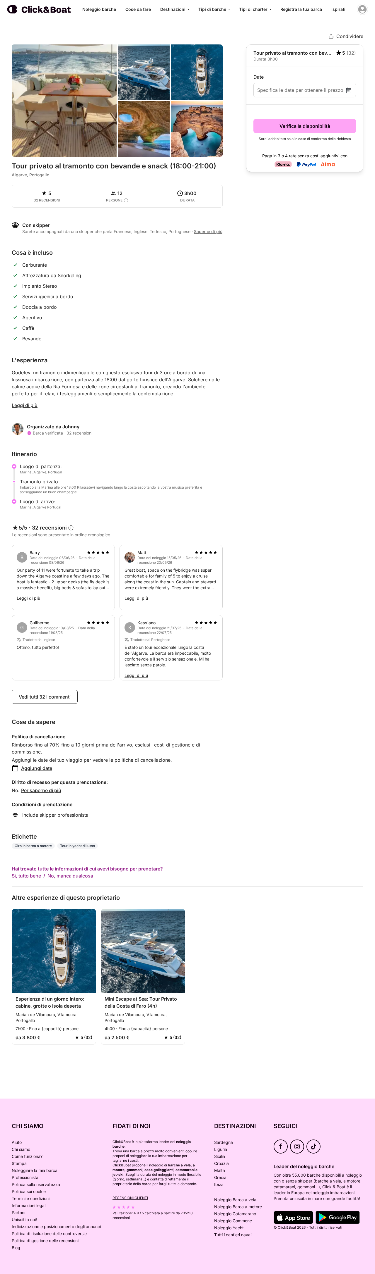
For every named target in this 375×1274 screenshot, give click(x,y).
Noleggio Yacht (229, 1227)
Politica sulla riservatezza (36, 1184)
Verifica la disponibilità (304, 126)
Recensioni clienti (130, 1198)
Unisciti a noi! (24, 1219)
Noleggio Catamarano (235, 1213)
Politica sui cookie (29, 1191)
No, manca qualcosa (70, 876)
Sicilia (219, 1156)
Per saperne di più (41, 790)
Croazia (221, 1163)
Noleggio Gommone (233, 1220)
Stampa (19, 1163)
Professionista (25, 1177)
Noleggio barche (99, 9)
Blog (16, 1247)
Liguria (220, 1149)
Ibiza (219, 1184)
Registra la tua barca (301, 9)
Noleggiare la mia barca (34, 1170)
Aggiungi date (36, 768)
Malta (219, 1170)
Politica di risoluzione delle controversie (49, 1233)
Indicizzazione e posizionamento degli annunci (56, 1226)
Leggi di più (25, 405)
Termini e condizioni (31, 1198)
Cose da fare (138, 9)
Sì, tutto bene (26, 876)
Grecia (220, 1177)
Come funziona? (27, 1156)
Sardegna (223, 1142)
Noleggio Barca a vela (235, 1199)
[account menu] (362, 9)
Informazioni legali (29, 1205)
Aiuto (17, 1142)
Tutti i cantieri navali (233, 1234)
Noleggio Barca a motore (238, 1206)
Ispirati (338, 9)
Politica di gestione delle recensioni (45, 1240)
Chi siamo (21, 1149)
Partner (19, 1212)
